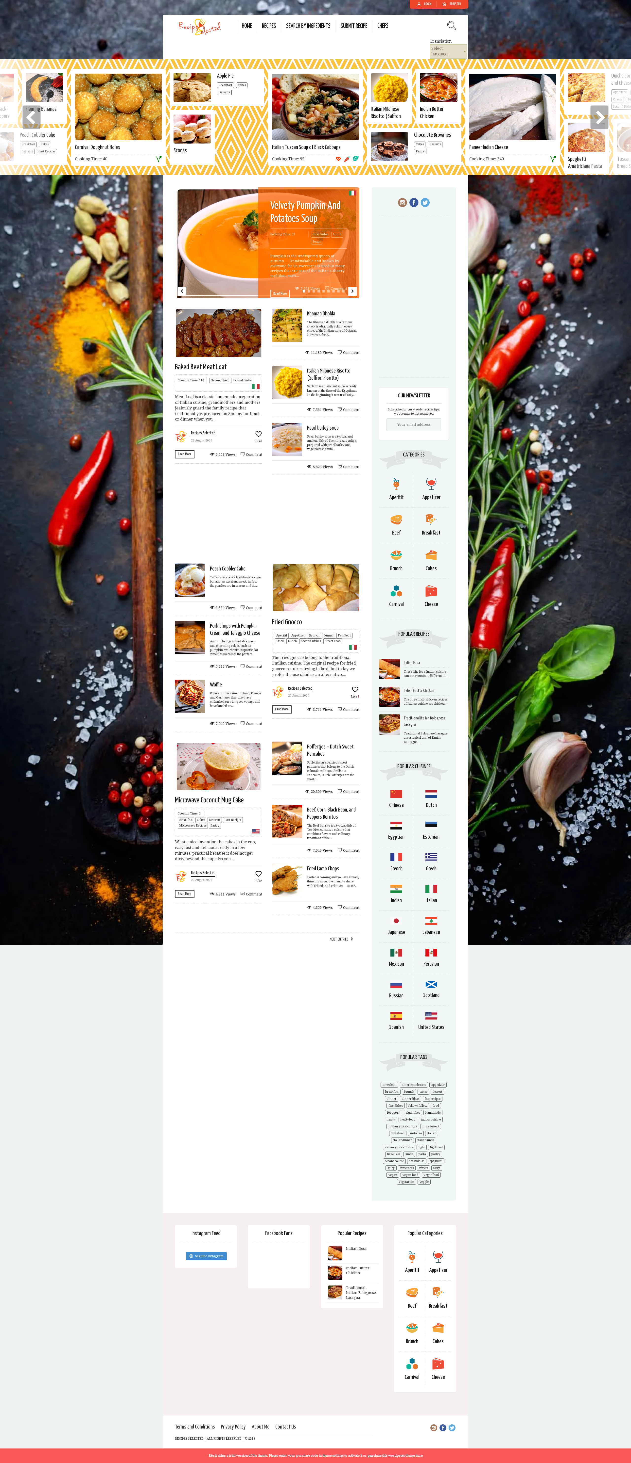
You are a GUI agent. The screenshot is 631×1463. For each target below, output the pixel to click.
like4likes (393, 1154)
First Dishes (321, 234)
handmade (432, 1112)
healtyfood (408, 1119)
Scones (180, 150)
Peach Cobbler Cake (227, 569)
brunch (409, 1091)
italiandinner (402, 1140)
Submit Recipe (354, 26)
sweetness (407, 1168)
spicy (391, 1168)
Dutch (431, 805)
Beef (396, 533)
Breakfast (225, 85)
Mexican (396, 964)
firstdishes (395, 1105)
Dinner (329, 635)
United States (431, 1027)
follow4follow (417, 1105)
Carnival (396, 604)
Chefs (382, 26)
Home (247, 26)
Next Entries (339, 939)
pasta (422, 1154)
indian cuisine (431, 1119)
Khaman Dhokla (321, 314)
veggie (424, 1182)
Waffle (216, 685)
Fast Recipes (233, 820)
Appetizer (298, 635)
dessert (437, 1091)
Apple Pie (225, 76)
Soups (317, 241)
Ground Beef (219, 380)
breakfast (392, 1091)
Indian (396, 900)
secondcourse (394, 1161)
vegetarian (406, 1182)
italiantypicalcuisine (399, 1147)
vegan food (410, 1175)
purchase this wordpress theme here (395, 1455)
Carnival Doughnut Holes (97, 147)
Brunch (314, 635)
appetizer (438, 1085)
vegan (392, 1175)
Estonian (431, 837)
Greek (431, 869)
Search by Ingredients (308, 26)
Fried (280, 641)
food (436, 1105)
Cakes (242, 85)
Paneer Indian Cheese (488, 147)
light (422, 1147)
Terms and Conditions (195, 1427)
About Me (260, 1427)
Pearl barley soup (323, 428)
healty (391, 1119)
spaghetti (436, 1161)
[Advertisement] (267, 518)
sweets (423, 1168)
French (396, 869)
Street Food (333, 641)
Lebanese (431, 932)
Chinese (396, 805)
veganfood (431, 1175)
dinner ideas (410, 1099)
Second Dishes (242, 380)
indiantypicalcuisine (402, 1126)
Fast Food (344, 635)
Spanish (396, 1027)
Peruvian (431, 964)
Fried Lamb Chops (323, 869)
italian (431, 1133)
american (389, 1085)
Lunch (337, 234)
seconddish (416, 1161)
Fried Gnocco (287, 622)
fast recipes (432, 1099)
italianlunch (425, 1140)
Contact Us (285, 1427)
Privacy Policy (233, 1427)
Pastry (420, 151)
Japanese (396, 932)
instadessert (430, 1126)
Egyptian (396, 837)
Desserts (224, 92)
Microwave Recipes (192, 825)
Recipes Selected (203, 433)
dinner (391, 1099)
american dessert (414, 1085)
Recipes (269, 26)
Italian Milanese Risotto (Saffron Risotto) (386, 116)
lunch (409, 1154)
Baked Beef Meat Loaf (201, 367)
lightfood (436, 1147)
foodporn (393, 1112)
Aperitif (281, 635)
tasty (436, 1168)
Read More (280, 293)
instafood (397, 1133)
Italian (431, 900)
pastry (435, 1154)
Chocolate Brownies (432, 135)
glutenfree (413, 1112)
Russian (396, 996)
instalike (416, 1133)
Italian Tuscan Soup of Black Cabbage (306, 147)
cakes (423, 1091)
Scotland (431, 995)
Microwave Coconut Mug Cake (209, 800)
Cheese (431, 604)
